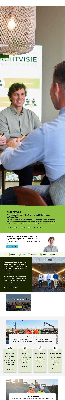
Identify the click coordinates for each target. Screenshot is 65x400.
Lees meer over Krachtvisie (11, 287)
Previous (5, 254)
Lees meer (19, 306)
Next (60, 254)
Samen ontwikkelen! (12, 246)
